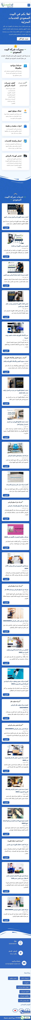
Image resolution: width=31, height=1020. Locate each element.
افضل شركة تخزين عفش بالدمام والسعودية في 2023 (16, 759)
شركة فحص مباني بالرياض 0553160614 (16, 728)
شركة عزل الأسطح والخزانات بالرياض (18, 506)
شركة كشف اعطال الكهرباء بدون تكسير (17, 844)
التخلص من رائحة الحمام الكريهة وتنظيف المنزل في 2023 (17, 651)
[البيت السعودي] (7, 5)
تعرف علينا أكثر (23, 39)
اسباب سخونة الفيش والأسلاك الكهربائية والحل (15, 361)
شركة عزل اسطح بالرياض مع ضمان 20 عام (16, 589)
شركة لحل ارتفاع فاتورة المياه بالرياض (18, 455)
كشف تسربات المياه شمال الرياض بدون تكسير (15, 275)
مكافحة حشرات (24, 996)
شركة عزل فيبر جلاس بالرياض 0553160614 (15, 621)
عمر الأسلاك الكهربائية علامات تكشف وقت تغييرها (16, 337)
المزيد (6, 227)
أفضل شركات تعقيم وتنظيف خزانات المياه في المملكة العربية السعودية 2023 (16, 683)
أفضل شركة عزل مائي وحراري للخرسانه (17, 484)
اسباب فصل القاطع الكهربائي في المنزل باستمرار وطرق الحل (17, 423)
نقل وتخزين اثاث (24, 1000)
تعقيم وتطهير (13, 978)
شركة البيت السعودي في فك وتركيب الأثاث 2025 (16, 567)
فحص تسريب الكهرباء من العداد (19, 246)
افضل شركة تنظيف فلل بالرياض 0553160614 (19, 706)
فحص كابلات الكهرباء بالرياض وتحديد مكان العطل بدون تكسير (17, 305)
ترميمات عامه (25, 978)
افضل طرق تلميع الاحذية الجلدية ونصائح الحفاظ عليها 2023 (15, 822)
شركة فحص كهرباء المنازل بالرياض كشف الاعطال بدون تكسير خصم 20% (17, 877)
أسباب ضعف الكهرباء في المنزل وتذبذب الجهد (16, 217)
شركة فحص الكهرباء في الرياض (14, 159)
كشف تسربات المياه (10, 88)
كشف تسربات (25, 991)
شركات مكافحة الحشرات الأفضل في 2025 (16, 537)
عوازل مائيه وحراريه (23, 987)
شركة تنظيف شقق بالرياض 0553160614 (16, 909)
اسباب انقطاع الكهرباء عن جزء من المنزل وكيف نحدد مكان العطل (15, 392)
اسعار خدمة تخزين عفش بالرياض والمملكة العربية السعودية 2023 (16, 791)
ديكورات (26, 982)
